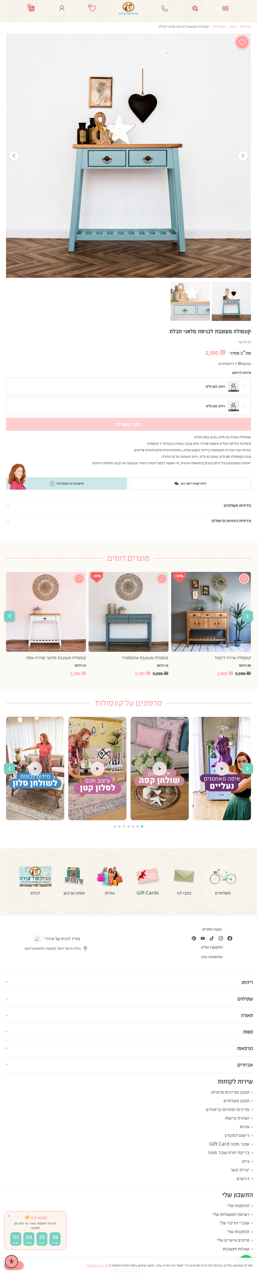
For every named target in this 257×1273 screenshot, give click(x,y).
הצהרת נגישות (237, 1118)
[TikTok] (211, 938)
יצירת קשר (239, 1170)
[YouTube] (202, 938)
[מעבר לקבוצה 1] (142, 826)
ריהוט (247, 982)
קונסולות (219, 27)
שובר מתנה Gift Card (229, 1144)
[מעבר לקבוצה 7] (115, 826)
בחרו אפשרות (128, 424)
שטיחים (245, 998)
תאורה (247, 1015)
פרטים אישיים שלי (233, 1240)
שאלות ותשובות (236, 1249)
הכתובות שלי (238, 1231)
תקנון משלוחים (236, 1101)
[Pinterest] (193, 938)
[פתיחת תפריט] (225, 8)
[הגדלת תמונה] (128, 156)
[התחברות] (62, 8)
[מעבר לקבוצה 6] (119, 826)
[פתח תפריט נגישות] (11, 1261)
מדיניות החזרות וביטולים (227, 1109)
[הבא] (243, 156)
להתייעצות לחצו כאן (193, 483)
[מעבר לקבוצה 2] (137, 826)
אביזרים (245, 1065)
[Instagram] (220, 938)
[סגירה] (9, 1216)
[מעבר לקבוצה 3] (133, 826)
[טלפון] (164, 8)
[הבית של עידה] (128, 8)
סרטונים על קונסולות (70, 483)
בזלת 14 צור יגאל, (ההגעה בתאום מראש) (53, 948)
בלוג (245, 1161)
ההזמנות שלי (238, 1205)
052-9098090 (212, 957)
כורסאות (245, 1048)
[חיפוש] (195, 8)
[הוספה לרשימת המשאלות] (242, 42)
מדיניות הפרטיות (97, 1265)
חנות (232, 27)
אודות (244, 1127)
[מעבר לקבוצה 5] (124, 826)
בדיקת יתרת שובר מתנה (228, 1152)
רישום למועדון (237, 1135)
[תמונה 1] (231, 301)
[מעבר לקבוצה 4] (128, 826)
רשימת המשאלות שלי (230, 1214)
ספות (248, 1031)
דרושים (243, 1178)
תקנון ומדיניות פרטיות (230, 1092)
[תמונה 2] (190, 301)
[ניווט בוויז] (36, 938)
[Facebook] (229, 938)
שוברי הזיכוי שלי (234, 1223)
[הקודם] (14, 156)
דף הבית (245, 27)
